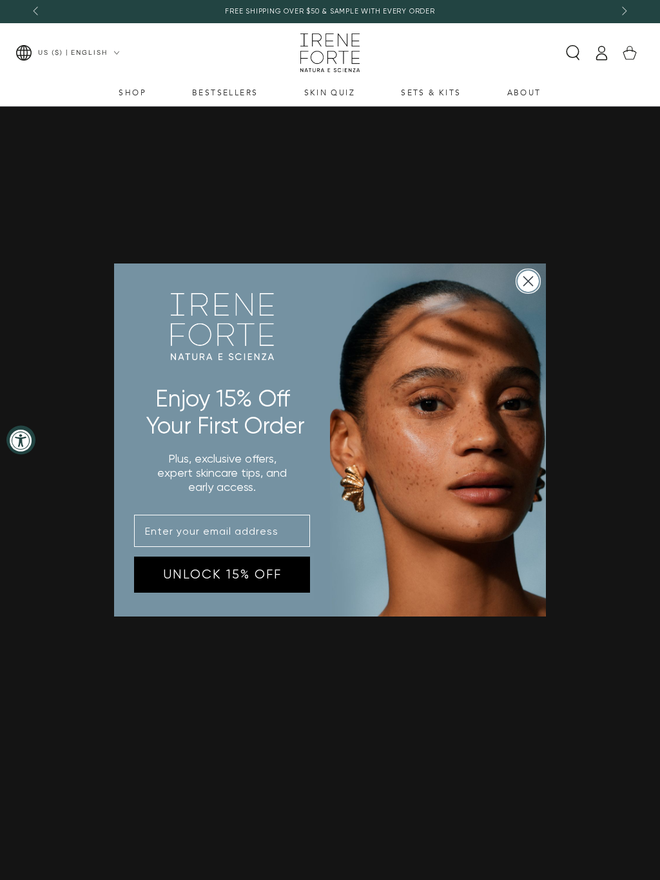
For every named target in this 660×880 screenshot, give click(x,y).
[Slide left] (37, 11)
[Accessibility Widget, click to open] (20, 440)
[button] (573, 53)
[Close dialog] (528, 281)
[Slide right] (623, 11)
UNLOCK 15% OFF (222, 574)
